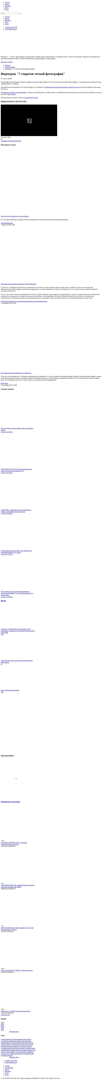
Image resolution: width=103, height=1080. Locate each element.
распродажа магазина (10, 802)
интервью (22, 1048)
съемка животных (16, 1050)
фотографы (17, 1041)
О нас (7, 9)
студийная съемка (7, 1041)
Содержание (9, 1068)
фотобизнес (15, 1046)
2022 (2, 1030)
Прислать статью (6, 62)
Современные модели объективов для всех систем (61, 87)
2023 (2, 1028)
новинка (15, 1043)
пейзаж (3, 301)
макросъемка (27, 1050)
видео (29, 1039)
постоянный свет (7, 1055)
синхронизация (18, 1039)
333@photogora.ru (11, 29)
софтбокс (30, 1052)
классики (22, 1046)
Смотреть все (5, 1015)
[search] (20, 13)
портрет (4, 1052)
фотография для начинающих (16, 301)
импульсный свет (27, 1045)
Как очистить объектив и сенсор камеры (15, 216)
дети (25, 1039)
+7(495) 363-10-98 (11, 27)
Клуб (6, 8)
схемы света (5, 1054)
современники (26, 1041)
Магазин (8, 6)
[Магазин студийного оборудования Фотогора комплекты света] (18, 752)
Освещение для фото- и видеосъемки (13, 92)
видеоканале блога (31, 97)
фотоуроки (4, 383)
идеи (33, 1050)
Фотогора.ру (11, 94)
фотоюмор (21, 1043)
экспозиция (19, 1054)
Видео (7, 4)
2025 (2, 1024)
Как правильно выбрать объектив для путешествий (18, 284)
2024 (2, 1026)
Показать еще (14, 1031)
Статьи (7, 2)
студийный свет (28, 1054)
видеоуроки (9, 141)
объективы (17, 141)
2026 (2, 1022)
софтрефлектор (6, 1043)
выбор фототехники (33, 301)
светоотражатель (7, 1039)
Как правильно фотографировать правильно (16, 373)
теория (3, 141)
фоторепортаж (6, 1046)
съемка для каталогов (13, 1045)
